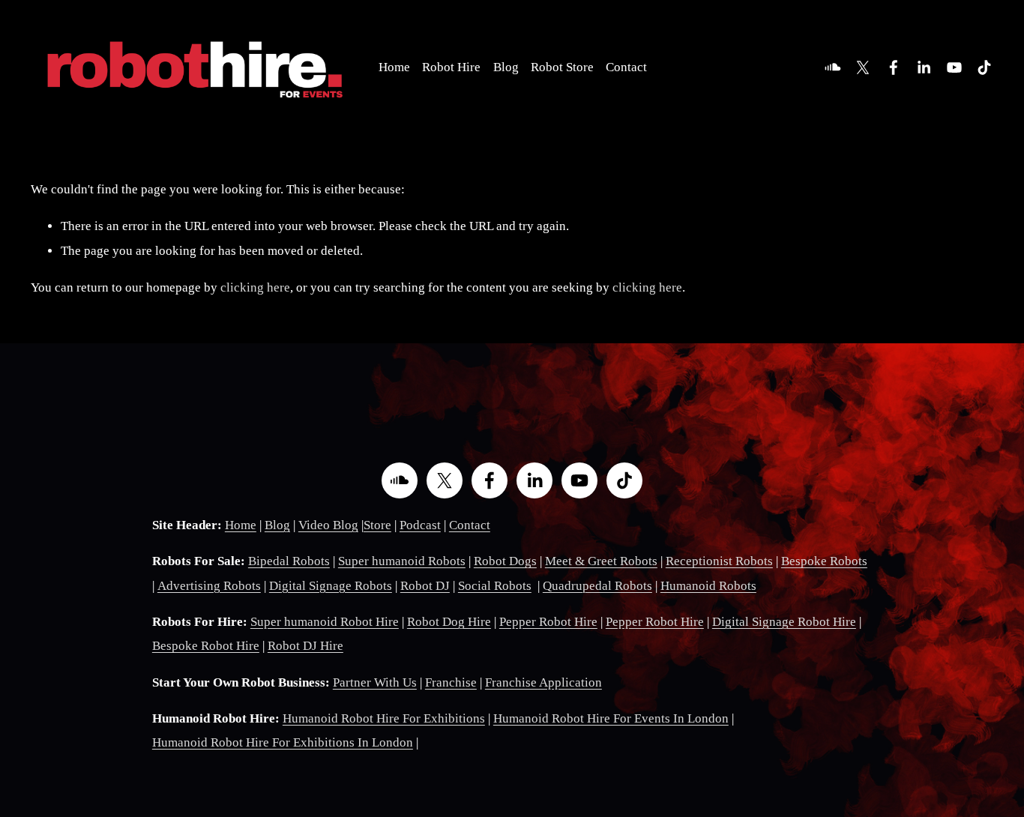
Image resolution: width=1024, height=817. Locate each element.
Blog (506, 67)
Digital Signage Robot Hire (784, 622)
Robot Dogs (505, 561)
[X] (863, 67)
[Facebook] (894, 67)
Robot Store (562, 67)
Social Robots (494, 586)
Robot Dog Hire (449, 622)
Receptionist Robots (719, 561)
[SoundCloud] (833, 67)
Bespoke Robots (824, 561)
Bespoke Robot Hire (205, 646)
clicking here (255, 287)
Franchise (451, 682)
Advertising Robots (209, 586)
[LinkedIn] (924, 67)
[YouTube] (954, 67)
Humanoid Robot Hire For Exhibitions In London (282, 742)
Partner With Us (375, 682)
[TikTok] (984, 67)
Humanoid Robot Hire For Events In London (611, 718)
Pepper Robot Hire (548, 622)
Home (394, 67)
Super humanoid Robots (402, 561)
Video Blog (328, 525)
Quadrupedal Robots (597, 586)
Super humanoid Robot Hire (324, 622)
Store (377, 525)
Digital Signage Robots (330, 586)
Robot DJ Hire (305, 646)
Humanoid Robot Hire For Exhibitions (384, 718)
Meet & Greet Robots (601, 561)
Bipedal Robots (289, 561)
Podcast (420, 525)
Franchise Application (543, 682)
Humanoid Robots (708, 586)
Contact (626, 67)
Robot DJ (425, 586)
